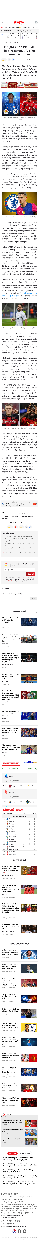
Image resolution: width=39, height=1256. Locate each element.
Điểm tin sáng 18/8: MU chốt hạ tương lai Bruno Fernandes (10, 1153)
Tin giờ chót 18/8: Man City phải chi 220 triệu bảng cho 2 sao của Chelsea (10, 1138)
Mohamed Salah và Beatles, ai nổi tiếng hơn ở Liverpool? (20, 549)
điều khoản (11, 581)
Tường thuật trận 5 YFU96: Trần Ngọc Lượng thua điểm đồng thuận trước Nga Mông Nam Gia (10, 942)
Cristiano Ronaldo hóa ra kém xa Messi (18, 536)
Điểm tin (16, 43)
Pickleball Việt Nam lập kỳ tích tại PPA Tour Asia (10, 676)
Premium (15, 27)
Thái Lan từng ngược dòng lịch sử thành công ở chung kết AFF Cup (11, 747)
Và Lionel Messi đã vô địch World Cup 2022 (12, 1243)
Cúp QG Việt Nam (14, 802)
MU (6, 517)
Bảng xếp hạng (13, 843)
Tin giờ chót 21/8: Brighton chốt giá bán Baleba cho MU (10, 1064)
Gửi (33, 599)
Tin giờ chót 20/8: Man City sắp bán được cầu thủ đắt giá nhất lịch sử (10, 1092)
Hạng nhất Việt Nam (27, 802)
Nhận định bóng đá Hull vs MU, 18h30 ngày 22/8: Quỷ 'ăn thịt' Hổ (11, 903)
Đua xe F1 (5, 644)
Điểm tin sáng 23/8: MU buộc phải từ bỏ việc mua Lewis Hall (10, 1034)
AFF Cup (4, 735)
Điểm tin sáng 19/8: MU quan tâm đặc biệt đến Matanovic (10, 1123)
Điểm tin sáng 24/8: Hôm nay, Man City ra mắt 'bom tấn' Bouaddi (10, 1019)
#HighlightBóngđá (22, 31)
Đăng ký (30, 574)
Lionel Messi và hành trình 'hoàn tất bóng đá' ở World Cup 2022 (12, 1225)
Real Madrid (6, 518)
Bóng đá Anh (26, 27)
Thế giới (8, 43)
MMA (3, 948)
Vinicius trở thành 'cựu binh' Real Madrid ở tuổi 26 (11, 960)
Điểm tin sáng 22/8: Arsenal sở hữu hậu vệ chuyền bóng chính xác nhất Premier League (10, 1049)
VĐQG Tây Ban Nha (8, 965)
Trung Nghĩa (7, 513)
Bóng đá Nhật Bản (8, 702)
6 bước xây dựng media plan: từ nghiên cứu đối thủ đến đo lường (19, 1000)
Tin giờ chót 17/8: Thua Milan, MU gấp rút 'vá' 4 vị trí (11, 1167)
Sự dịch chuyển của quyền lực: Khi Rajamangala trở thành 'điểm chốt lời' (10, 922)
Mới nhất (8, 27)
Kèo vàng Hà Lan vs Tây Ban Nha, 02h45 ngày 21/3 (19, 540)
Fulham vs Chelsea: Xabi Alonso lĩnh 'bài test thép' (11, 714)
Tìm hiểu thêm (9, 1005)
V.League (5, 802)
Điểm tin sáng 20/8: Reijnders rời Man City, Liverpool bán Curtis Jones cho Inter (10, 1108)
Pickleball (5, 681)
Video (4, 718)
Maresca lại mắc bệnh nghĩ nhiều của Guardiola (10, 620)
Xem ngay (7, 792)
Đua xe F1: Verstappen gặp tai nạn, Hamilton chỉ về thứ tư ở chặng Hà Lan (11, 638)
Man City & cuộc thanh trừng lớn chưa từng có (20, 554)
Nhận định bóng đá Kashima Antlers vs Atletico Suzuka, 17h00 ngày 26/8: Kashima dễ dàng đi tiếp (10, 695)
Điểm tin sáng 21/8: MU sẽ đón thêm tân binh (10, 1077)
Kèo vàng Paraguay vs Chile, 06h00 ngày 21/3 (19, 544)
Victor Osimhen (27, 517)
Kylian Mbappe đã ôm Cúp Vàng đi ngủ (12, 1234)
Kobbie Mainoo (15, 517)
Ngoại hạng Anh (7, 625)
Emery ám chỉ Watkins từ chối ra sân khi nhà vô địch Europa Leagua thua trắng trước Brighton (10, 658)
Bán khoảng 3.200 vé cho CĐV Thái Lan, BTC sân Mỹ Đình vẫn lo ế (10, 730)
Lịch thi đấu (11, 796)
